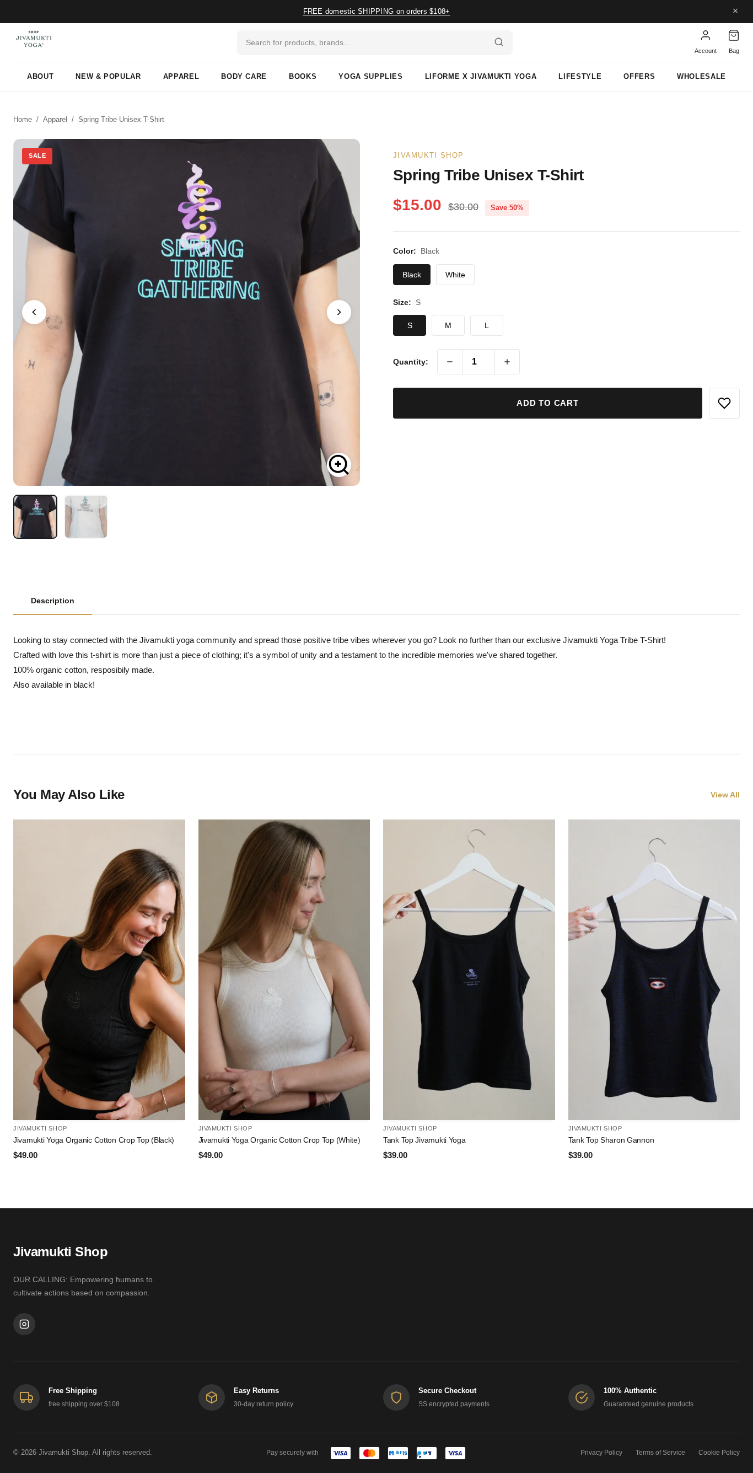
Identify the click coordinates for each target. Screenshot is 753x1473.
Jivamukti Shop (428, 155)
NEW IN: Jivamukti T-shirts (376, 8)
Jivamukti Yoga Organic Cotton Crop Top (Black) (93, 1139)
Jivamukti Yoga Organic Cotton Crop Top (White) (279, 1139)
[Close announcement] (735, 11)
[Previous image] (34, 312)
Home (22, 119)
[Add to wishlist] (724, 403)
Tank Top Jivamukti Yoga (424, 1139)
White (455, 274)
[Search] (499, 42)
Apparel (181, 76)
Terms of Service (660, 1452)
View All (725, 794)
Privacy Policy (601, 1452)
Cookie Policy (719, 1452)
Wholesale (701, 76)
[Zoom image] (339, 465)
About (40, 76)
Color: (416, 251)
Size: (407, 302)
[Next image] (339, 312)
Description (52, 600)
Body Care (244, 76)
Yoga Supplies (370, 76)
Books (302, 76)
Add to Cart (547, 403)
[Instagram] (24, 1324)
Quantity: (410, 361)
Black (411, 274)
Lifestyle (579, 76)
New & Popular (108, 76)
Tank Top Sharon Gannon (611, 1139)
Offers (639, 76)
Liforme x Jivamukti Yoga (481, 76)
